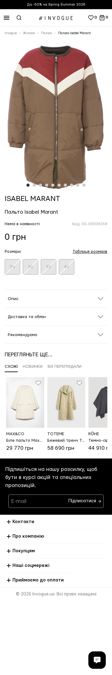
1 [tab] (28, 185)
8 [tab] (71, 185)
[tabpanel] (56, 117)
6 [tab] (59, 185)
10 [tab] (84, 185)
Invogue (11, 33)
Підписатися (82, 499)
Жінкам (29, 33)
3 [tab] (40, 185)
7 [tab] (65, 185)
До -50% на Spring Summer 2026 (56, 4)
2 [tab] (34, 185)
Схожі (11, 366)
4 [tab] (46, 185)
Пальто (46, 33)
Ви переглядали (65, 366)
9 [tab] (77, 185)
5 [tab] (52, 185)
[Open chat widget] (97, 660)
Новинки (33, 366)
